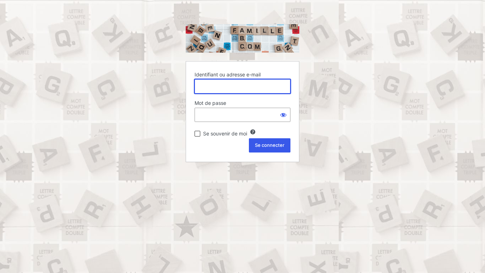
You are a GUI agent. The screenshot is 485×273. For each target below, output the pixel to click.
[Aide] (253, 132)
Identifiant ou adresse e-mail (228, 74)
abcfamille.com (242, 38)
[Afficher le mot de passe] (283, 115)
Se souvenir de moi (225, 133)
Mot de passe (210, 103)
